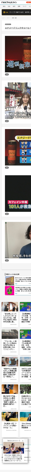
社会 (9, 6)
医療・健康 (14, 17)
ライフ (24, 6)
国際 (19, 6)
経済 (14, 6)
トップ (3, 17)
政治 (4, 6)
